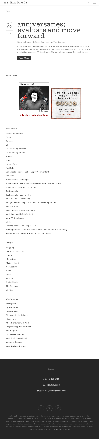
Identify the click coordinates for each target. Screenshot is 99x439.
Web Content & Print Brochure (20, 210)
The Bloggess (12, 330)
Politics (9, 278)
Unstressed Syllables (15, 334)
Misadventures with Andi (17, 323)
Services (10, 175)
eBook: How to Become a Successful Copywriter (28, 233)
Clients (9, 137)
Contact (10, 141)
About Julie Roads (14, 133)
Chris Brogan (12, 311)
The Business (59, 42)
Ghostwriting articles (16, 148)
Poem (8, 274)
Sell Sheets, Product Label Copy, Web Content (27, 172)
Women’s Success (14, 342)
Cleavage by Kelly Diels (17, 315)
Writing (9, 290)
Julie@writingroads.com (54, 390)
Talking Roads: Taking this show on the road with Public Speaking (36, 229)
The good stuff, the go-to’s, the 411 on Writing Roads (31, 202)
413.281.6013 (53, 385)
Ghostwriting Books (15, 152)
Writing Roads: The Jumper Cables (22, 225)
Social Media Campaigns (17, 179)
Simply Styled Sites (63, 429)
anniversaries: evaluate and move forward (49, 31)
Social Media (12, 282)
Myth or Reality (13, 263)
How (8, 160)
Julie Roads (25, 42)
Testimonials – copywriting (18, 195)
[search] (89, 2)
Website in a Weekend (16, 338)
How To (9, 255)
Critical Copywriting (42, 42)
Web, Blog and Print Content (19, 214)
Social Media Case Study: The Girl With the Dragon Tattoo (33, 183)
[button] (94, 3)
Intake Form (11, 164)
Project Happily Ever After (18, 326)
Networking (11, 267)
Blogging (10, 247)
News (8, 270)
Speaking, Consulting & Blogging (21, 187)
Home (9, 156)
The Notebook (13, 206)
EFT (8, 145)
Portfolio (10, 168)
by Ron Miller (12, 307)
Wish (8, 222)
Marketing (11, 259)
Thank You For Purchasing (18, 199)
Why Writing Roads (15, 218)
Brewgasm (11, 303)
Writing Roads (15, 2)
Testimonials (12, 191)
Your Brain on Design (16, 346)
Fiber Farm (11, 319)
